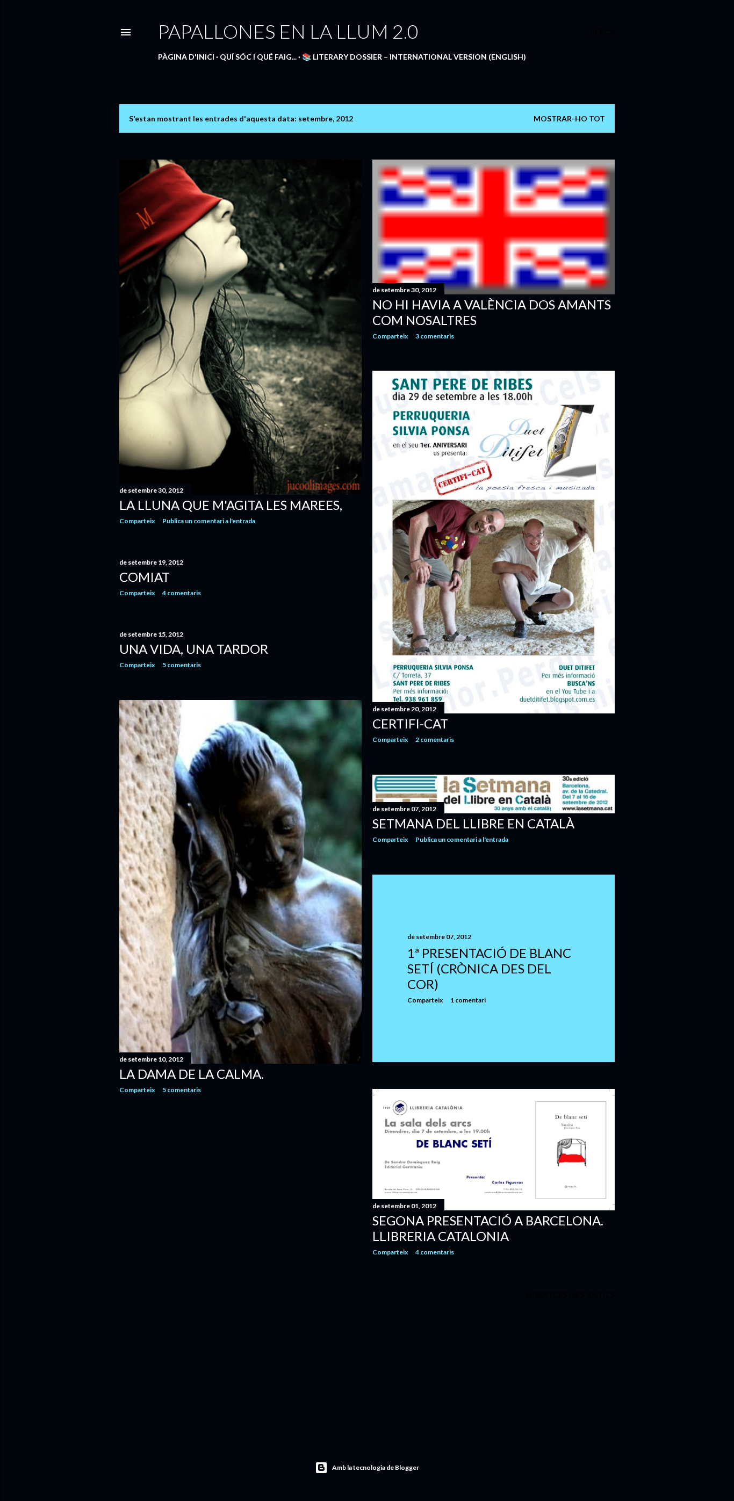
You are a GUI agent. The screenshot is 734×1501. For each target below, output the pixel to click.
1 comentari (468, 1000)
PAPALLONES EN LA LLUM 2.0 (288, 31)
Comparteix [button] (137, 521)
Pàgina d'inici (186, 56)
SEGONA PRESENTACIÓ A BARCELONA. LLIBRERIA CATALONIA (487, 1228)
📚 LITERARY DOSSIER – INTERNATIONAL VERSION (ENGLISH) (414, 56)
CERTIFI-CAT (410, 723)
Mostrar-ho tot (569, 118)
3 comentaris (434, 336)
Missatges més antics (570, 1295)
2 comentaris (434, 739)
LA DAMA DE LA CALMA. (191, 1073)
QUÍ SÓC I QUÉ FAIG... (258, 56)
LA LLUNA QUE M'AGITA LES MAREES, (230, 505)
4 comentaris (181, 593)
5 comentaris (181, 665)
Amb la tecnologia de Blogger (375, 1467)
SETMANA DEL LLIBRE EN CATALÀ (473, 823)
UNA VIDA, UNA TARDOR (193, 648)
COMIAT (144, 576)
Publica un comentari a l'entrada (208, 521)
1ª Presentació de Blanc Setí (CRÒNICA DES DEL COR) (489, 968)
